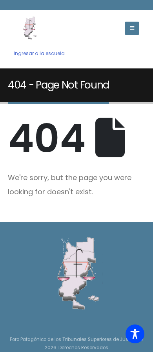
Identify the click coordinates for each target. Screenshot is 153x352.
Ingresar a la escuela (39, 53)
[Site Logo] (29, 28)
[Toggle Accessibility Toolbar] (135, 334)
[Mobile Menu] (132, 28)
